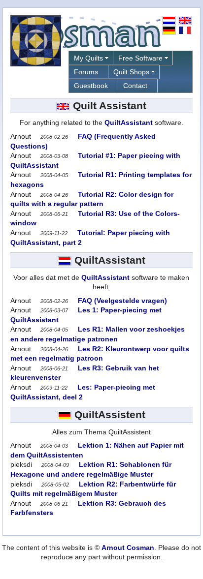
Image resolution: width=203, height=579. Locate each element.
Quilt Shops (131, 72)
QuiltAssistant (128, 122)
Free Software (140, 58)
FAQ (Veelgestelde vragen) (121, 301)
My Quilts (88, 58)
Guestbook (91, 86)
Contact (135, 86)
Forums (86, 72)
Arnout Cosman (128, 547)
